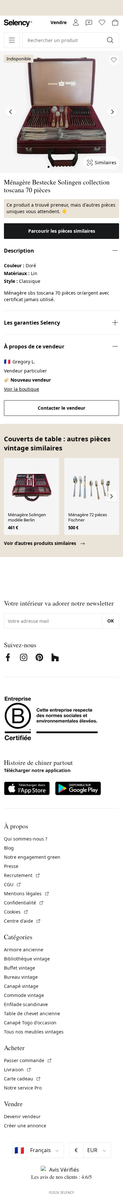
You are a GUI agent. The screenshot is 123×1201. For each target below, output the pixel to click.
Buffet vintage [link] (19, 968)
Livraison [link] (17, 1069)
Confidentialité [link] (24, 903)
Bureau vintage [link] (21, 977)
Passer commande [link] (28, 1060)
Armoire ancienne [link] (23, 949)
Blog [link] (9, 848)
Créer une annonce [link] (25, 1125)
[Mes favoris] (102, 22)
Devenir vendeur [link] (22, 1116)
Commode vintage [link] (24, 995)
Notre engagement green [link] (32, 857)
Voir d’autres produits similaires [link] (40, 543)
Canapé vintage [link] (21, 986)
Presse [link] (11, 866)
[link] (18, 23)
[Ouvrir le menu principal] (12, 40)
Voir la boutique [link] (21, 389)
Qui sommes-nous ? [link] (25, 839)
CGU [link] (12, 884)
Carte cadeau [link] (22, 1079)
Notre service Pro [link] (23, 1088)
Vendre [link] (59, 22)
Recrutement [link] (22, 875)
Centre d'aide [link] (22, 921)
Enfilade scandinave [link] (26, 1004)
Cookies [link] (16, 912)
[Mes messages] (89, 22)
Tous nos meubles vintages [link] (34, 1032)
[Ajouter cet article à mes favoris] (113, 60)
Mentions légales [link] (27, 893)
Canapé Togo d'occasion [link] (30, 1022)
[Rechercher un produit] (111, 40)
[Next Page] (112, 112)
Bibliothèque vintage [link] (27, 959)
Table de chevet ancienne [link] (32, 1013)
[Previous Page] (10, 112)
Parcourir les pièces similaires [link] (61, 231)
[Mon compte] (76, 22)
